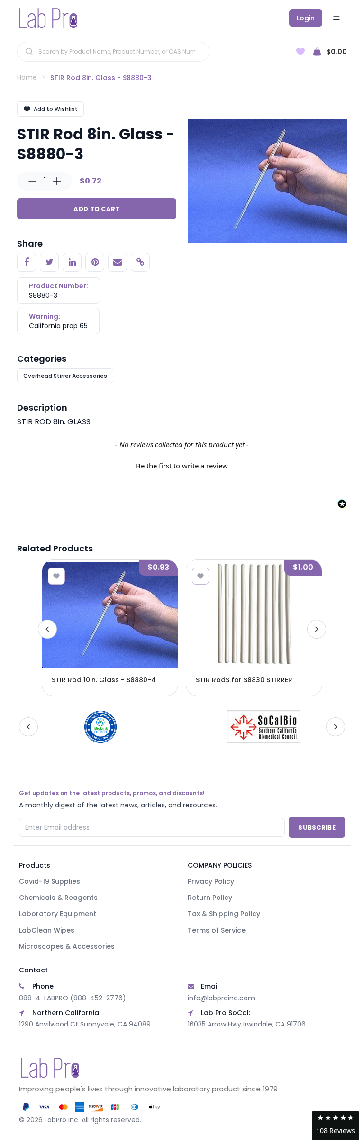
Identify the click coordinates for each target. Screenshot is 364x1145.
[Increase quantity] (57, 181)
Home (27, 77)
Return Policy (210, 897)
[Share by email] (117, 262)
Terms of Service (217, 930)
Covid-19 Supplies (49, 881)
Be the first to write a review (182, 465)
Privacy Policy (211, 881)
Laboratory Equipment (57, 913)
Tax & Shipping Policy (224, 913)
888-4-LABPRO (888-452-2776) (72, 998)
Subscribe (317, 827)
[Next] (316, 629)
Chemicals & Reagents (58, 897)
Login (306, 18)
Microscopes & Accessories (67, 946)
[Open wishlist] (300, 51)
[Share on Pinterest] (94, 262)
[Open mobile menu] (336, 18)
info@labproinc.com (221, 998)
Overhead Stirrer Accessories (65, 376)
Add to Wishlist (56, 109)
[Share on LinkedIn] (72, 262)
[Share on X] (49, 262)
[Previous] (47, 629)
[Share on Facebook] (26, 262)
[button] (182, 464)
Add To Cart (96, 208)
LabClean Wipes (46, 930)
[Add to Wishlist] (56, 576)
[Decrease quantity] (32, 181)
